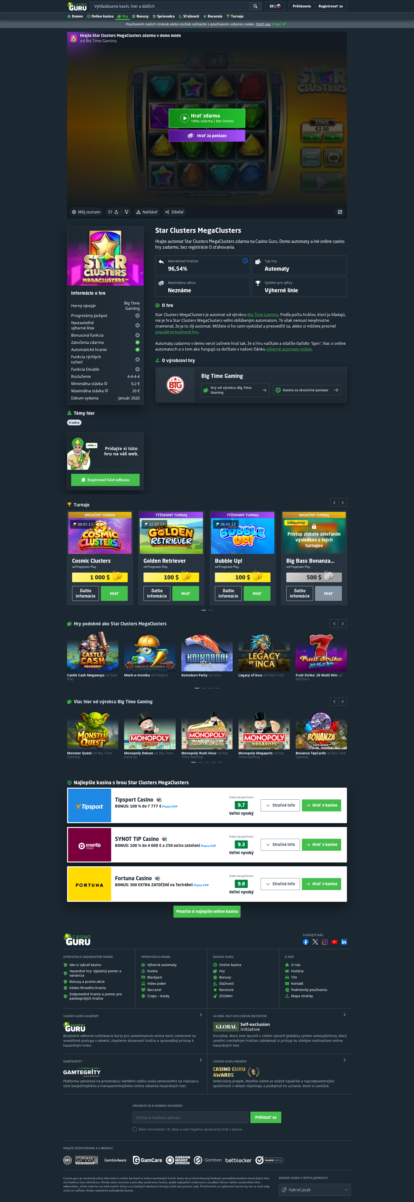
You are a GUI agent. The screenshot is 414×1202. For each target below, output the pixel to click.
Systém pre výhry (278, 282)
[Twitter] (315, 942)
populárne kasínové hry (176, 331)
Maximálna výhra (182, 282)
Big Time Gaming (262, 314)
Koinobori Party (201, 675)
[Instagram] (325, 942)
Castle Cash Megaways (92, 677)
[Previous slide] (334, 502)
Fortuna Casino (134, 878)
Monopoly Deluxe (148, 755)
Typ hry (271, 261)
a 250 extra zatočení (165, 845)
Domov (77, 16)
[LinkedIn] (344, 942)
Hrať (114, 593)
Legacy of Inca (261, 675)
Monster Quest (89, 755)
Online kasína (103, 16)
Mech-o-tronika (146, 675)
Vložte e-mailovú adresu (153, 1114)
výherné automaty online (289, 349)
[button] (174, 212)
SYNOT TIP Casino (137, 838)
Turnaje (237, 16)
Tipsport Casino (135, 799)
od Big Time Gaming (98, 41)
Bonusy (143, 16)
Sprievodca (166, 16)
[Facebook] (306, 942)
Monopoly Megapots (261, 755)
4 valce (74, 422)
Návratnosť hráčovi (183, 261)
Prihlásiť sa (265, 1117)
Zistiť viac (263, 24)
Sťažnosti (191, 16)
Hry (125, 16)
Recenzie (215, 16)
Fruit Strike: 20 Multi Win (319, 677)
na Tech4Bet (161, 884)
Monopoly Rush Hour (204, 755)
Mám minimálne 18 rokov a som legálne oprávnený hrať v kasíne (190, 1129)
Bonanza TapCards (321, 755)
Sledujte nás (313, 935)
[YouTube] (334, 942)
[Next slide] (342, 502)
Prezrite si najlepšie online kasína (207, 911)
